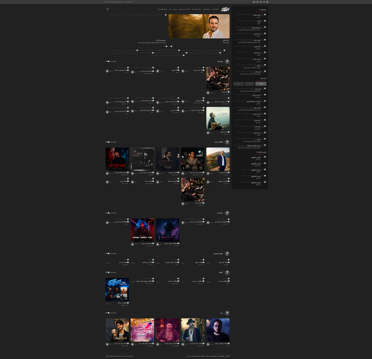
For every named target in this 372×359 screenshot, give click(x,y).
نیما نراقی (151, 264)
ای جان (173, 110)
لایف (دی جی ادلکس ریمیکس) (113, 222)
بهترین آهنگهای (124, 305)
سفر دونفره (197, 70)
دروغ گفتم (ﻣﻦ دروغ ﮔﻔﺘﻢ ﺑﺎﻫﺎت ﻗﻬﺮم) (139, 101)
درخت (146, 181)
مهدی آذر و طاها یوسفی (198, 103)
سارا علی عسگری (149, 283)
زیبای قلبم (145, 262)
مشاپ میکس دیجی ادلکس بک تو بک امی (186, 222)
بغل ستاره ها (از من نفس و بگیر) (190, 173)
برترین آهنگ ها (196, 9)
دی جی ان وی (150, 245)
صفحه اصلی (215, 9)
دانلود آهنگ (206, 9)
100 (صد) (171, 281)
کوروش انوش (125, 264)
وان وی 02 (144, 244)
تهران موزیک (195, 356)
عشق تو (171, 173)
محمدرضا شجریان (199, 224)
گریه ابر (121, 262)
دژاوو (173, 70)
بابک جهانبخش (125, 103)
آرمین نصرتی (175, 112)
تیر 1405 (120, 303)
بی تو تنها (196, 281)
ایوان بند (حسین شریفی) (197, 174)
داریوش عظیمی (175, 283)
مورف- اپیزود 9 (168, 244)
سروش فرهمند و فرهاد (148, 73)
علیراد (152, 112)
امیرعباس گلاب (225, 103)
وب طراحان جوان (110, 356)
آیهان (177, 72)
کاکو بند (126, 224)
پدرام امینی (226, 264)
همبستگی (171, 181)
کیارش (126, 113)
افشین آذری (226, 174)
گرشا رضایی (226, 134)
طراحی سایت (129, 356)
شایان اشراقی (200, 112)
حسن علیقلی (200, 283)
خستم (224, 92)
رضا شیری (151, 103)
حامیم (126, 72)
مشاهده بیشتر (112, 61)
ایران (121, 181)
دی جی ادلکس (225, 224)
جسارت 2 (221, 281)
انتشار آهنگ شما (162, 9)
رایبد (228, 345)
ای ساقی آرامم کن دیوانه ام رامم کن (164, 343)
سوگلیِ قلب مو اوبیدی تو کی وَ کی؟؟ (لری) (137, 343)
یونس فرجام (226, 94)
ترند (170, 9)
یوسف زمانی (150, 174)
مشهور (197, 262)
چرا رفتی (197, 101)
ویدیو (175, 9)
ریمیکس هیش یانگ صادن (215, 222)
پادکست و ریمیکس (184, 9)
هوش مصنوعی (200, 345)
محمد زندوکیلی (175, 174)
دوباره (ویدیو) (170, 262)
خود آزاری (221, 262)
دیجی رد (176, 245)
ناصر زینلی (176, 103)
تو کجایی (223, 132)
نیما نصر (201, 72)
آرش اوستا (176, 183)
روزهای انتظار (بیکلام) (141, 281)
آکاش (227, 283)
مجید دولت (226, 183)
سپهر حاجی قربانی (149, 183)
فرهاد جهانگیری (124, 174)
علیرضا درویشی (124, 183)
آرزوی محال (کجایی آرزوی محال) (140, 110)
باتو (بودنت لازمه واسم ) (117, 70)
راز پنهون (221, 181)
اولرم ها (221, 173)
